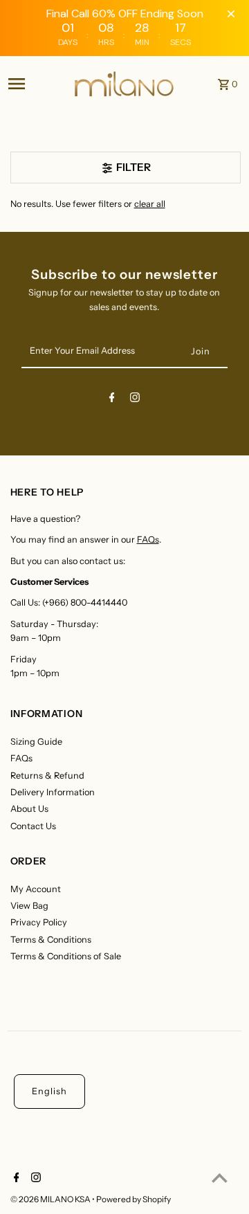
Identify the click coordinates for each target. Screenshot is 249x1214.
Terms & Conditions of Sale (65, 956)
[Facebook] (112, 399)
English (49, 1091)
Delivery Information (52, 792)
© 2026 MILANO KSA (51, 1199)
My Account (35, 889)
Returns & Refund (47, 775)
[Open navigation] (36, 83)
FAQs (148, 539)
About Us (29, 809)
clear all (149, 204)
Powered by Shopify (133, 1199)
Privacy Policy (38, 922)
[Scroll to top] (219, 1177)
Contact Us (33, 826)
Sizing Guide (36, 741)
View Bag (29, 905)
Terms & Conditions (50, 939)
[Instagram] (135, 399)
